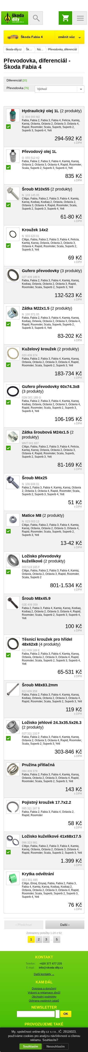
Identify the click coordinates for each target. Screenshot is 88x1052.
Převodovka (15, 88)
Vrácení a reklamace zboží (44, 992)
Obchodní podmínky (44, 996)
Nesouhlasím (55, 1046)
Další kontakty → (44, 974)
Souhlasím (30, 1046)
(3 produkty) (52, 271)
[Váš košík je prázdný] (65, 18)
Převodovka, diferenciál (62, 49)
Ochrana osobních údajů (44, 1000)
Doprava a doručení (44, 988)
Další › (64, 925)
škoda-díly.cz (14, 18)
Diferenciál (14, 80)
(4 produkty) (47, 642)
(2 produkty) (52, 111)
